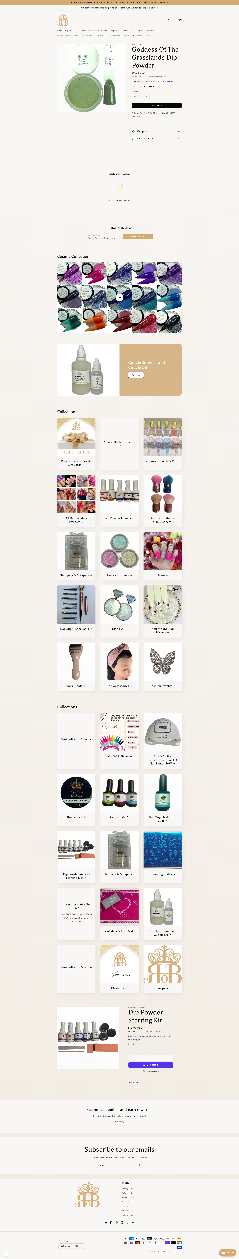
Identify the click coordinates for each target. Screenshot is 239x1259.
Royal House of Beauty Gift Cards (76, 463)
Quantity (135, 91)
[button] (71, 30)
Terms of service (128, 1202)
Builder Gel (74, 817)
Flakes (161, 575)
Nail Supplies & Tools (74, 629)
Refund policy (128, 1193)
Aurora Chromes (118, 575)
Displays (118, 629)
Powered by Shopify (175, 1252)
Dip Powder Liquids (118, 518)
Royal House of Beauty (161, 1252)
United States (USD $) (69, 1246)
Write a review (137, 237)
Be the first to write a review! (119, 207)
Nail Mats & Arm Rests (119, 931)
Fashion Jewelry (161, 686)
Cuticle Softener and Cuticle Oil (163, 932)
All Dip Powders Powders (76, 520)
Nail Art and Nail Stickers (162, 630)
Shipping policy (128, 1197)
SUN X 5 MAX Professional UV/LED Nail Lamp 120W (163, 760)
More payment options (151, 1071)
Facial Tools (74, 686)
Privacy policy (127, 1189)
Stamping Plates (161, 874)
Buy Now (136, 375)
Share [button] (137, 123)
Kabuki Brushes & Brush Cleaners (162, 520)
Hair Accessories (118, 686)
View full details (135, 1087)
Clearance (117, 988)
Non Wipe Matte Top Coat (162, 818)
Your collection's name (119, 442)
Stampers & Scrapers (74, 575)
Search (125, 1206)
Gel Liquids (117, 817)
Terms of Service (129, 1211)
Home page (161, 988)
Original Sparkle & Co (161, 461)
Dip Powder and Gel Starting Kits (76, 875)
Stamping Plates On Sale (76, 906)
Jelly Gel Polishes (117, 756)
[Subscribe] (139, 1165)
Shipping (145, 76)
